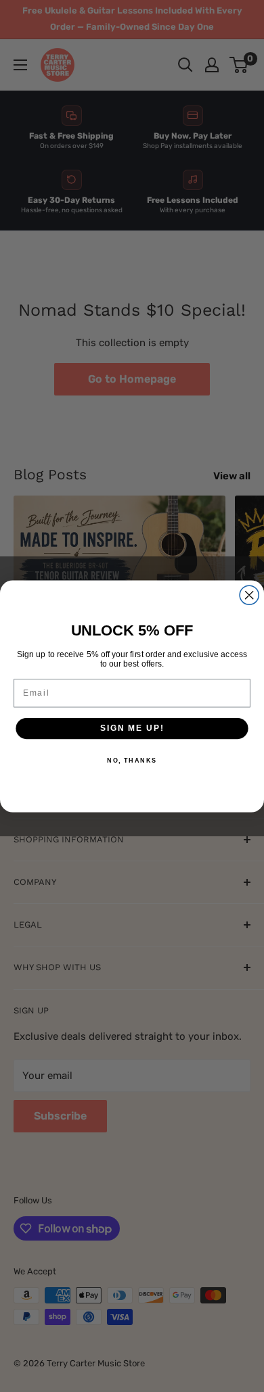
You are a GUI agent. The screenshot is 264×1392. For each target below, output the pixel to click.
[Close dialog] (249, 594)
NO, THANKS (132, 759)
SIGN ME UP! (132, 727)
